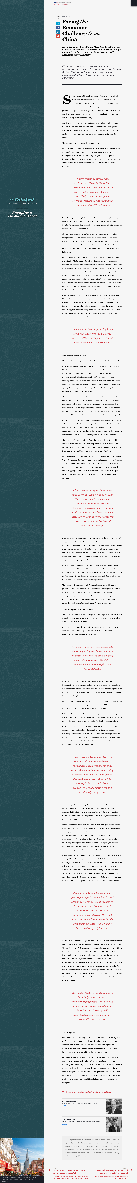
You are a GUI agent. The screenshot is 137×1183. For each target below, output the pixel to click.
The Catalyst (88, 1092)
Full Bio (64, 1106)
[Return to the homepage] (22, 201)
